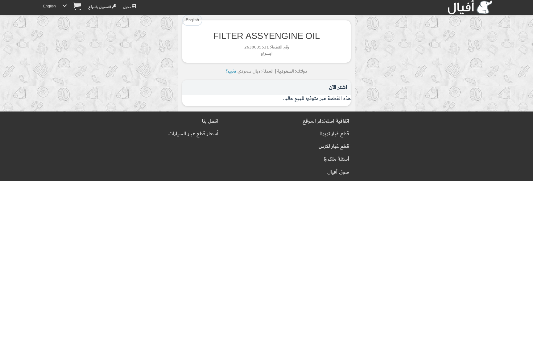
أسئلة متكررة (336, 159)
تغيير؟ (231, 71)
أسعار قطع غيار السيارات (193, 133)
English (49, 6)
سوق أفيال (338, 172)
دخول (127, 7)
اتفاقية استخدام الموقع (326, 121)
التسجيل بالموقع (100, 7)
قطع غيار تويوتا (334, 133)
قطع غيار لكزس (334, 146)
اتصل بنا (210, 121)
